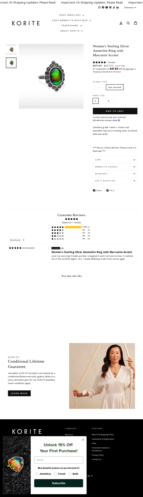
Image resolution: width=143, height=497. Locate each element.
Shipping (97, 71)
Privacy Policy (97, 455)
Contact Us (96, 459)
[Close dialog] (83, 439)
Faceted (99, 87)
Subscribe (58, 483)
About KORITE (70, 30)
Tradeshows (70, 25)
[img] (15, 248)
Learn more (19, 393)
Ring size (99, 95)
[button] (99, 62)
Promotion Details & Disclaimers (100, 449)
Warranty (101, 174)
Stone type (100, 82)
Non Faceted (114, 87)
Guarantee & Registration (103, 439)
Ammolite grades (106, 167)
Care (98, 160)
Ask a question (105, 181)
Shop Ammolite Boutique (70, 20)
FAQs (94, 443)
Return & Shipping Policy (103, 434)
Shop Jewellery (70, 15)
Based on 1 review (71, 222)
